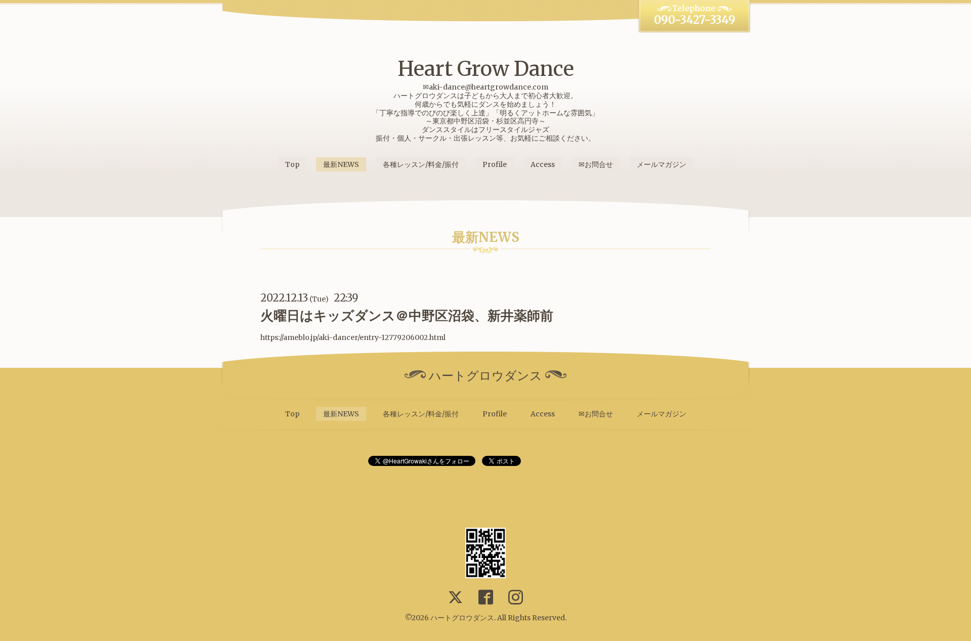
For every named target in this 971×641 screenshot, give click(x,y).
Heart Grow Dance (486, 68)
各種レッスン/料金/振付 (421, 164)
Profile (494, 164)
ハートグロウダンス (462, 617)
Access (543, 164)
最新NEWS (341, 164)
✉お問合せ (596, 164)
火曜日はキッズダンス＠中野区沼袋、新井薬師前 (406, 315)
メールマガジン (661, 164)
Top (292, 164)
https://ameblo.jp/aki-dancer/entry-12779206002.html (353, 337)
